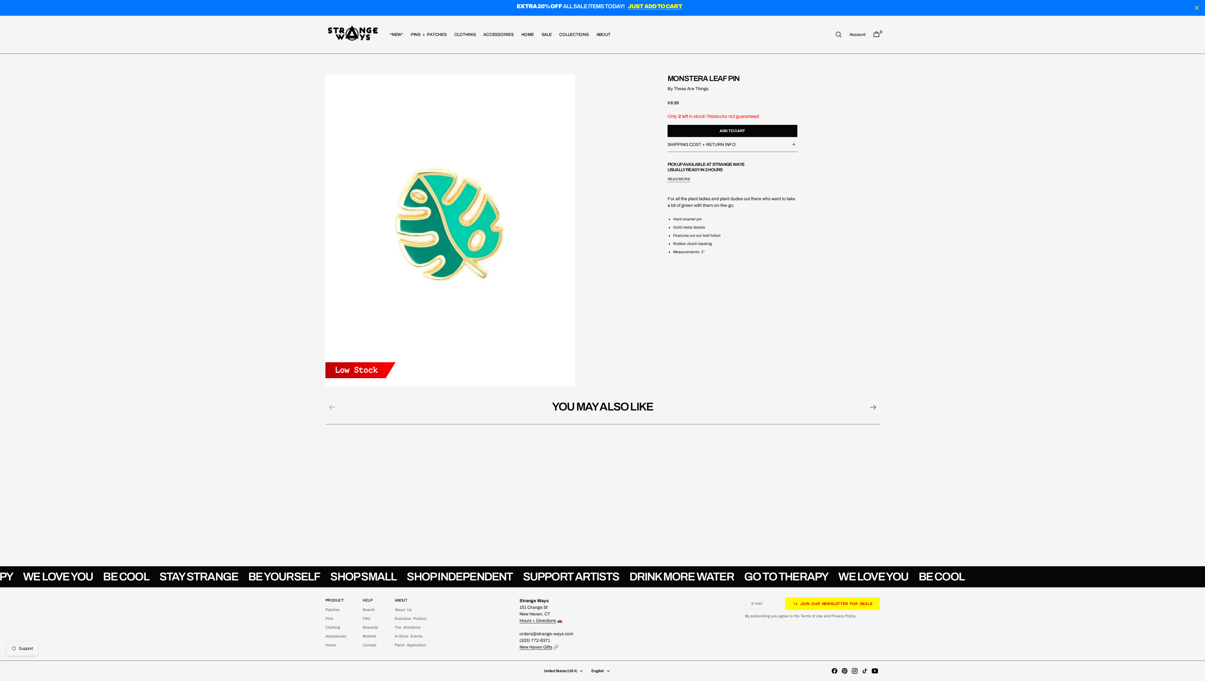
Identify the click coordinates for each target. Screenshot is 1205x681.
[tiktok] (865, 671)
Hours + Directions (537, 620)
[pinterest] (845, 671)
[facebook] (834, 671)
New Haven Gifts (535, 647)
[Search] (838, 34)
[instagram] (855, 671)
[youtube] (875, 671)
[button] (857, 34)
